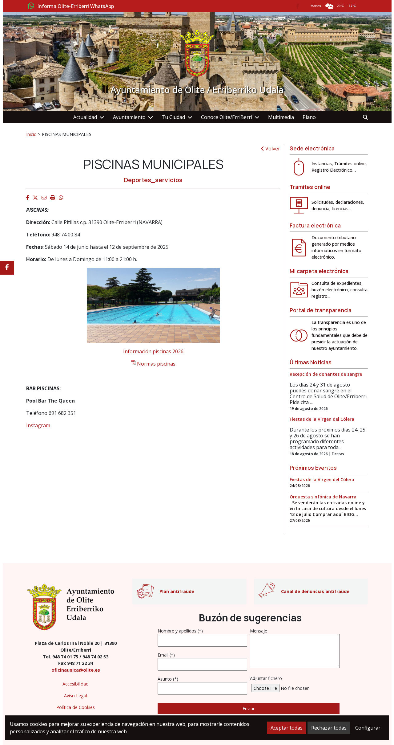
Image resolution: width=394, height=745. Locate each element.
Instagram (38, 425)
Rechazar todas (329, 727)
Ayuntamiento (129, 117)
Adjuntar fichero (266, 678)
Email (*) (166, 655)
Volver (272, 148)
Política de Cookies (75, 707)
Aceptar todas (287, 727)
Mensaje (258, 631)
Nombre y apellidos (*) (180, 631)
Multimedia (281, 117)
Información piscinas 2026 (153, 351)
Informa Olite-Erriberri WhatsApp (75, 6)
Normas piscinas (156, 363)
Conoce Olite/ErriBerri (226, 117)
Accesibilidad (75, 684)
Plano (309, 117)
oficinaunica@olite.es (75, 670)
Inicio (31, 134)
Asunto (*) (168, 679)
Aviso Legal (75, 695)
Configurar (367, 727)
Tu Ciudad (173, 117)
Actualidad (85, 117)
